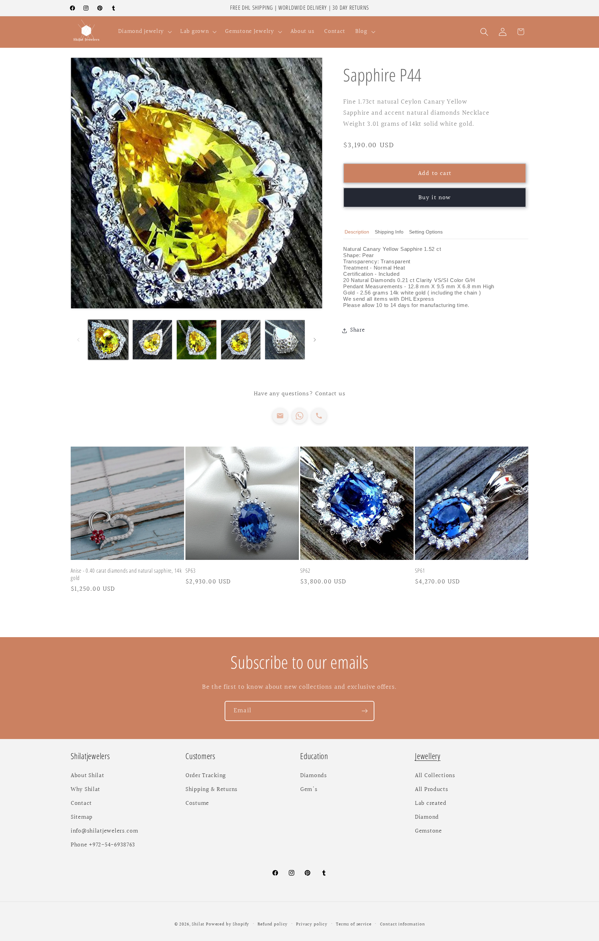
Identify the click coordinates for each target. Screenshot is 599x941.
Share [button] (357, 330)
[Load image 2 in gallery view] (152, 340)
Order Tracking (205, 775)
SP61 (420, 570)
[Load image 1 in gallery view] (108, 340)
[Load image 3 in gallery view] (196, 340)
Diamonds (313, 775)
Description (357, 232)
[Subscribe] (364, 711)
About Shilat (87, 775)
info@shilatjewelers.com (104, 831)
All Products (431, 789)
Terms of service (353, 924)
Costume (197, 803)
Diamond (427, 817)
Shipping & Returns (211, 789)
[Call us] (319, 415)
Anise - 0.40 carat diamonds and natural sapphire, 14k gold (126, 574)
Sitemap (82, 817)
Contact (81, 803)
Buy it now (434, 198)
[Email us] (280, 415)
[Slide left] (78, 339)
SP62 (305, 570)
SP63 (190, 570)
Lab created (430, 803)
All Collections (435, 775)
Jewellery (428, 756)
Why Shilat (85, 789)
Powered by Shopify (227, 924)
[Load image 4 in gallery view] (241, 340)
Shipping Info (389, 232)
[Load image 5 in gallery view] (285, 340)
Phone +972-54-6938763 (103, 845)
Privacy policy (312, 924)
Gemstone (428, 831)
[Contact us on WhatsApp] (299, 415)
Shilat (199, 924)
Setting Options (426, 232)
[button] (144, 32)
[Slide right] (314, 339)
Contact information (402, 924)
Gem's (309, 789)
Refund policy (273, 924)
